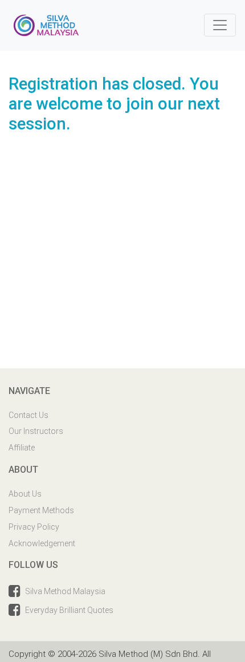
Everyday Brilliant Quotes (69, 610)
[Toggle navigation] (220, 25)
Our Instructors (36, 431)
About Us (25, 493)
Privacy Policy (34, 526)
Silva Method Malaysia (65, 591)
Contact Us (28, 415)
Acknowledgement (42, 543)
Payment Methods (41, 510)
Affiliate (22, 447)
